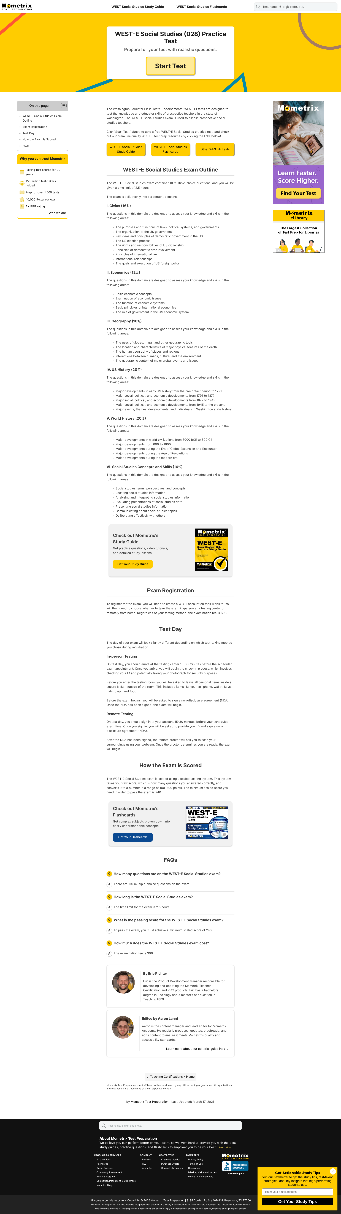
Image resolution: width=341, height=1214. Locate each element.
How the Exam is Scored (39, 139)
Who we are (57, 213)
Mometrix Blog (104, 1185)
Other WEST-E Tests (215, 149)
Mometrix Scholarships (200, 1176)
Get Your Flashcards (132, 837)
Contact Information (172, 1168)
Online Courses (104, 1168)
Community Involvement (109, 1172)
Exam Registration (35, 126)
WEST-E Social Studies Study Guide (126, 149)
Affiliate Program (105, 1176)
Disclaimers (194, 1168)
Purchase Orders (170, 1163)
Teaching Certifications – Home (172, 1076)
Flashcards (102, 1163)
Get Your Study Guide (132, 564)
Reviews (146, 1159)
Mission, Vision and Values (202, 1172)
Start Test (170, 66)
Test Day (28, 133)
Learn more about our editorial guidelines (195, 1048)
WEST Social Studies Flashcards (202, 7)
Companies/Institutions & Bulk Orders (116, 1181)
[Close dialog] (333, 1171)
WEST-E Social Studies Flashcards (170, 149)
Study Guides (103, 1159)
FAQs (26, 146)
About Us (147, 1168)
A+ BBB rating (35, 206)
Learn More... (226, 1147)
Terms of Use (195, 1163)
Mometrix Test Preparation (150, 1101)
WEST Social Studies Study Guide (138, 7)
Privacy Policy (195, 1159)
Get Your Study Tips (297, 1201)
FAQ (144, 1163)
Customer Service (170, 1159)
